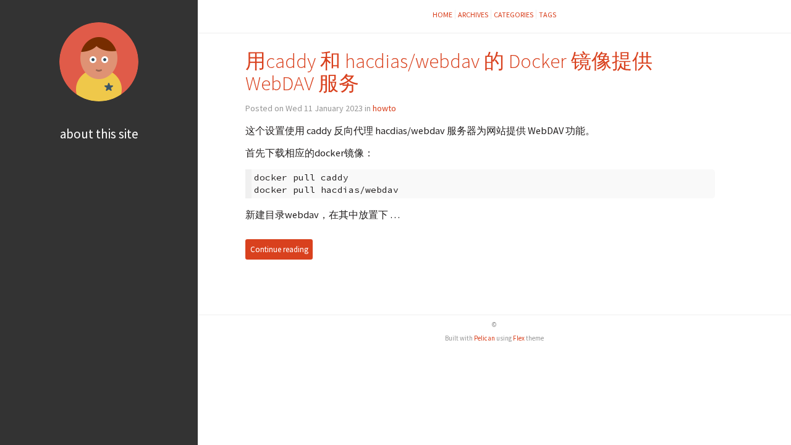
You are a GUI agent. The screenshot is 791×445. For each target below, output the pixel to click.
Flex (519, 338)
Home (442, 14)
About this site (99, 133)
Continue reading (279, 249)
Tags (547, 14)
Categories (513, 14)
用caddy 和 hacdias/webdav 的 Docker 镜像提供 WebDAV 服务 (449, 72)
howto (384, 108)
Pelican (484, 338)
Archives (473, 14)
